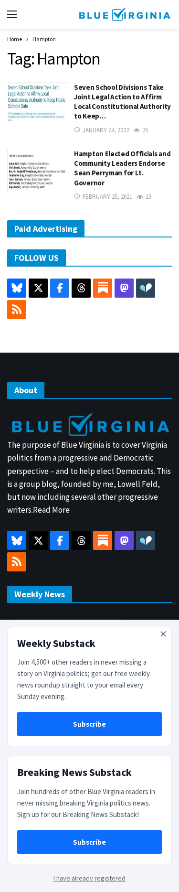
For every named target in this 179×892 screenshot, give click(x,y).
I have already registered (89, 878)
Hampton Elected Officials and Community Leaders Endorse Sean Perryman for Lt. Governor (122, 168)
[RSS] (16, 309)
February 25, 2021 (107, 197)
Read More (51, 510)
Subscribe (89, 724)
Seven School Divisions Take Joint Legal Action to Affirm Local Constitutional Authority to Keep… (122, 102)
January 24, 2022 (106, 130)
